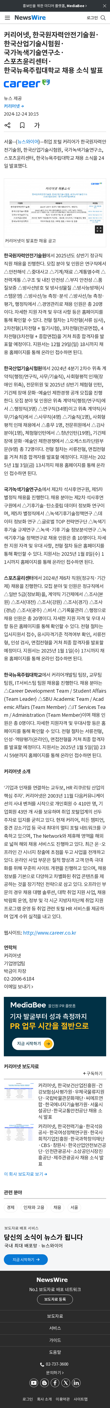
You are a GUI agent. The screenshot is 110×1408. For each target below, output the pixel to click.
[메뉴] (6, 18)
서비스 (55, 1328)
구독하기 (94, 1073)
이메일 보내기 (18, 987)
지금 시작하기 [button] (23, 1259)
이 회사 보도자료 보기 (25, 1174)
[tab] (55, 1316)
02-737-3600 (57, 1364)
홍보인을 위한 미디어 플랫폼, (55, 6)
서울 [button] (74, 1207)
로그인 (28, 1399)
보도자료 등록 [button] (55, 1299)
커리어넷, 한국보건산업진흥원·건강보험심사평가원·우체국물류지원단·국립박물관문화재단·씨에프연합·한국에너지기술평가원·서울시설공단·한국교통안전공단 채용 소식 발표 (71, 1101)
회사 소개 (44, 1399)
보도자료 (55, 1316)
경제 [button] (11, 1207)
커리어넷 (14, 106)
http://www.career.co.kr (49, 933)
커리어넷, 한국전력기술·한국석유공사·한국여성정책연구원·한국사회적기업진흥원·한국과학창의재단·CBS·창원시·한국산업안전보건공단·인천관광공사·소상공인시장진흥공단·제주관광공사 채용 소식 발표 (72, 1145)
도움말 (55, 1352)
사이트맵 (80, 1399)
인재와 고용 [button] (34, 1207)
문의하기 (54, 1372)
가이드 (55, 1340)
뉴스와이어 (28, 142)
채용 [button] (57, 1207)
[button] (7, 125)
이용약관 (63, 1399)
